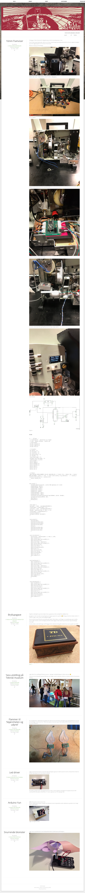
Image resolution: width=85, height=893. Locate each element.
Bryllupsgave (14, 614)
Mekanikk (19, 45)
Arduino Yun (14, 802)
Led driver (14, 772)
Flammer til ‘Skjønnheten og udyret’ (14, 722)
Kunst (46, 1)
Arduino (10, 45)
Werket (30, 1)
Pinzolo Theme (36, 887)
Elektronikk (64, 1)
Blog (14, 1)
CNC (11, 619)
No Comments (15, 47)
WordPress (44, 888)
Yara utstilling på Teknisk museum (14, 676)
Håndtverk (19, 619)
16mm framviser (14, 41)
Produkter (82, 1)
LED (23, 619)
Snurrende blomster (14, 832)
